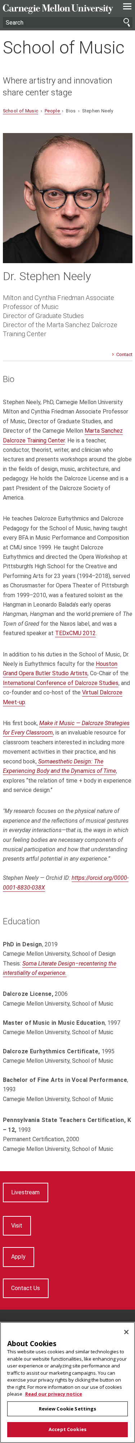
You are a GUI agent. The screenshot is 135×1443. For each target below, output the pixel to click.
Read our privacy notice (53, 1394)
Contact (124, 354)
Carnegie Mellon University (58, 9)
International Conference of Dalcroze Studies (60, 683)
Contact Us (25, 1288)
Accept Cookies (67, 1429)
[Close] (126, 1332)
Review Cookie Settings (67, 1408)
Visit (16, 1225)
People (53, 111)
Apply (18, 1256)
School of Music (64, 47)
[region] (67, 1382)
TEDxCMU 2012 (75, 633)
